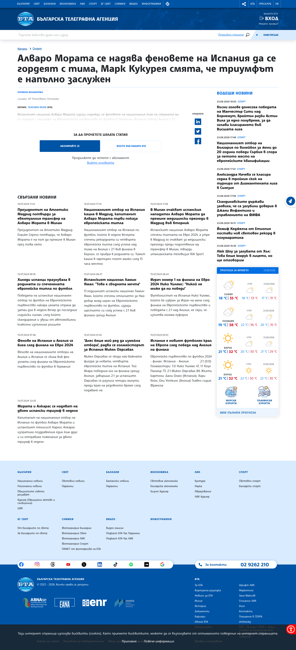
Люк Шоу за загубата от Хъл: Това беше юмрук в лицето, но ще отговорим (244, 255)
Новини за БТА (204, 595)
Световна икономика (164, 481)
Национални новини (30, 481)
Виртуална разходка (208, 590)
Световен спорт (250, 481)
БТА (252, 3)
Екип (242, 606)
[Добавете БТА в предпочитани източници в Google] (163, 564)
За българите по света (32, 533)
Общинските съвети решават (31, 493)
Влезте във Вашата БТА (131, 145)
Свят (37, 3)
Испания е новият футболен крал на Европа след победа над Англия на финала (181, 345)
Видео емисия (114, 528)
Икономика (68, 3)
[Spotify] (132, 564)
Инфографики (151, 3)
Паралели (67, 486)
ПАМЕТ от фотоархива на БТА (81, 549)
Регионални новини (30, 486)
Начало (22, 48)
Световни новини (73, 481)
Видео (133, 3)
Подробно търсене (231, 34)
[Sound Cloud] (148, 564)
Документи (202, 611)
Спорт (93, 3)
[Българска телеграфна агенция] (26, 584)
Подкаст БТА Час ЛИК (119, 538)
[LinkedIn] (101, 564)
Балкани (50, 3)
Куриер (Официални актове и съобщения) (36, 501)
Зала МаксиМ (247, 595)
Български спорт (250, 486)
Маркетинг (246, 590)
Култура (200, 481)
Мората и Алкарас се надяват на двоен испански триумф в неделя (48, 408)
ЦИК (20, 508)
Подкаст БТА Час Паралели (123, 533)
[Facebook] (23, 564)
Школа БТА (201, 621)
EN (277, 3)
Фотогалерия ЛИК (73, 538)
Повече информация (159, 641)
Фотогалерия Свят (74, 533)
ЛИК (82, 3)
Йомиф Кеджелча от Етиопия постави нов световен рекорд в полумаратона (246, 233)
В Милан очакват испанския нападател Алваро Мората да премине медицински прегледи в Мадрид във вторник (179, 216)
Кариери (200, 616)
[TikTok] (117, 564)
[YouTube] (69, 564)
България (23, 3)
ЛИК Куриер (202, 496)
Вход (271, 18)
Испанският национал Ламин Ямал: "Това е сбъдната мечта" (112, 281)
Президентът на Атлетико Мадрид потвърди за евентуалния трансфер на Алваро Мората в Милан (43, 216)
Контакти (246, 611)
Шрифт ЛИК (247, 585)
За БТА (199, 585)
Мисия (199, 601)
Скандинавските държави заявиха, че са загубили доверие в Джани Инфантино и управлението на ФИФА (247, 208)
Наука (198, 486)
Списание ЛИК (247, 601)
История (200, 606)
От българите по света (33, 528)
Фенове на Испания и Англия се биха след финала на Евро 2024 (45, 342)
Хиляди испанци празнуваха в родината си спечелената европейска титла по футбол (45, 284)
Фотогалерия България (76, 528)
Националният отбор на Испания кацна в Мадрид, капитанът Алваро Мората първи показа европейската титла (114, 216)
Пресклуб (265, 3)
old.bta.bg (245, 621)
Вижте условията (100, 163)
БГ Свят (106, 3)
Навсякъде (270, 35)
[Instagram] (38, 564)
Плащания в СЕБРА (250, 616)
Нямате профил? (268, 23)
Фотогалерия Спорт (75, 543)
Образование (203, 491)
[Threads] (54, 564)
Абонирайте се (70, 145)
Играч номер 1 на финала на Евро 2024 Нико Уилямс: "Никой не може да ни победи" (180, 284)
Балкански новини (117, 481)
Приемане (129, 641)
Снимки (120, 3)
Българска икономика (164, 486)
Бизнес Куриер (159, 491)
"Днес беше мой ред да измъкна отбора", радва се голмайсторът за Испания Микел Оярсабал (114, 345)
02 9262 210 (254, 564)
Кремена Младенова (30, 92)
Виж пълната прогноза (238, 412)
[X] (85, 564)
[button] (167, 4)
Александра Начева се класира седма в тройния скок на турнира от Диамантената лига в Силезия (247, 181)
